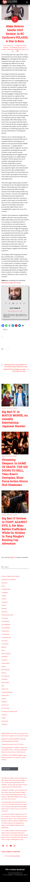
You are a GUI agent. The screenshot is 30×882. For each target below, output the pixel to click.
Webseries (4, 724)
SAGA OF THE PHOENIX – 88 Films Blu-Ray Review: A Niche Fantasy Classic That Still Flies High (14, 785)
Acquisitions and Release (9, 579)
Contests (4, 599)
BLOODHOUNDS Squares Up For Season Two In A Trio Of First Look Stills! (14, 809)
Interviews (4, 640)
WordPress (10, 874)
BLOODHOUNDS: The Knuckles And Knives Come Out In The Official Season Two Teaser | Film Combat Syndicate (15, 804)
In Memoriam (5, 631)
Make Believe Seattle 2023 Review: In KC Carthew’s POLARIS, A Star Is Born (15, 33)
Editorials (4, 608)
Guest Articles (5, 621)
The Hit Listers (6, 708)
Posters (4, 666)
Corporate (4, 602)
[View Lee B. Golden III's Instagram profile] (16, 303)
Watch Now (5, 721)
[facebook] (7, 845)
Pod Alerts (4, 660)
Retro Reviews (6, 669)
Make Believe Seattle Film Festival (11, 283)
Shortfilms (4, 679)
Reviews (6, 47)
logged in (13, 557)
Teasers (4, 698)
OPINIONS (4, 657)
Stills (3, 686)
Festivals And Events (20, 45)
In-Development (6, 637)
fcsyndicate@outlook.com (13, 311)
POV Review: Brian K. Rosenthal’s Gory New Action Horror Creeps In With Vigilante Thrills (15, 837)
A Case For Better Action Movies (11, 576)
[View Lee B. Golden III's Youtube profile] (13, 303)
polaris (24, 49)
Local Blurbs (5, 644)
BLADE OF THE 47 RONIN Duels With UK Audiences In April (15, 370)
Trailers (4, 718)
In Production (5, 634)
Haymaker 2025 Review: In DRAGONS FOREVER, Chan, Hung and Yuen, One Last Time (14, 797)
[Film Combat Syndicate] (10, 4)
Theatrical (4, 715)
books (3, 586)
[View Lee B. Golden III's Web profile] (20, 303)
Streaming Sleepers (11, 456)
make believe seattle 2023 (14, 49)
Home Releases (6, 624)
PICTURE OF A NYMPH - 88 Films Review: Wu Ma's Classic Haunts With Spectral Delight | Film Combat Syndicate (14, 780)
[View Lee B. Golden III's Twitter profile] (9, 303)
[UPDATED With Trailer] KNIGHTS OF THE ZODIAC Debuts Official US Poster (16, 366)
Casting (4, 595)
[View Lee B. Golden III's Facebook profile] (5, 303)
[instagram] (14, 845)
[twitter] (3, 845)
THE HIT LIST (5, 705)
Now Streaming (6, 653)
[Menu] (26, 2)
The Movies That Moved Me (9, 711)
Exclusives (4, 612)
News (3, 650)
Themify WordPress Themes (20, 874)
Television (4, 702)
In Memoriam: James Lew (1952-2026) (12, 744)
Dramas (4, 605)
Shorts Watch (5, 682)
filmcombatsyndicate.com (17, 47)
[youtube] (10, 845)
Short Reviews (6, 676)
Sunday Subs (5, 695)
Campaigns (5, 592)
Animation (4, 583)
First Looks (5, 618)
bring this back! (6, 589)
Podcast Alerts (6, 663)
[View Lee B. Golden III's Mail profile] (24, 303)
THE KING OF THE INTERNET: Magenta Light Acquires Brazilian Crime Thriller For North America (14, 757)
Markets (4, 647)
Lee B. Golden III (8, 45)
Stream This (5, 689)
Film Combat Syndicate (11, 851)
